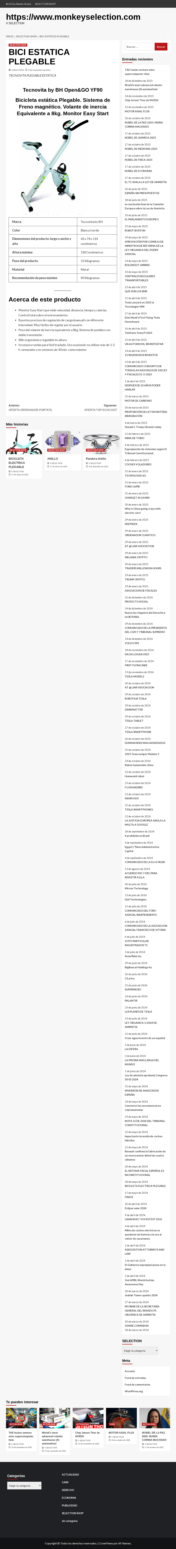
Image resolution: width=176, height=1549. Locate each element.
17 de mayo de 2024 (19, 475)
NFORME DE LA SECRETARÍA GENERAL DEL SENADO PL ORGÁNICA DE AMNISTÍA (142, 1310)
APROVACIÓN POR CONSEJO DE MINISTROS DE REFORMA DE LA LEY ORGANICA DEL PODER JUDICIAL (144, 248)
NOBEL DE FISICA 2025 (138, 159)
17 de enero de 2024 (58, 467)
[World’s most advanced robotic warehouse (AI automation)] (54, 1418)
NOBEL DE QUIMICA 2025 (140, 137)
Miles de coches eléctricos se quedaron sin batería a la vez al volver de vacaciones (143, 1234)
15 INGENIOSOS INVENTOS (141, 354)
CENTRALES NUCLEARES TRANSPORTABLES (140, 278)
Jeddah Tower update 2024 (141, 1295)
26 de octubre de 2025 (120, 1440)
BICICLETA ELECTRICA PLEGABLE (17, 463)
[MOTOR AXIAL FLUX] (121, 1418)
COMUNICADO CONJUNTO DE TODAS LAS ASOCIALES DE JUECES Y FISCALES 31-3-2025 (146, 370)
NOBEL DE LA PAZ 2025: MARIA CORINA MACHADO (144, 124)
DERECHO (68, 1489)
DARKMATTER (134, 709)
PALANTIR (131, 1000)
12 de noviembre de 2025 (88, 1444)
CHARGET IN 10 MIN (137, 497)
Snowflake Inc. (133, 956)
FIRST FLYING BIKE (136, 665)
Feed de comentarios (137, 1384)
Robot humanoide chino (139, 765)
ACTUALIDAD (16, 1424)
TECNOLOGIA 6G (135, 475)
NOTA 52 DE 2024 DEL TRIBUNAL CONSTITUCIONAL (145, 1123)
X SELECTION (18, 70)
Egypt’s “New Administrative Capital (142, 849)
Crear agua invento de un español (145, 1038)
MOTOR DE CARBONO (138, 400)
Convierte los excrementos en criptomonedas (143, 1107)
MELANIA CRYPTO (136, 557)
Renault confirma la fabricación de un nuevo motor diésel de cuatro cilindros (145, 1155)
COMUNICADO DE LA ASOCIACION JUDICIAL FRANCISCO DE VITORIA (146, 927)
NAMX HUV (132, 798)
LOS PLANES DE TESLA (138, 1011)
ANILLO (52, 458)
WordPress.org (134, 1391)
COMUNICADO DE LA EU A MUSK (145, 862)
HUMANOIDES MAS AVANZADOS (145, 742)
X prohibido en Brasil (137, 835)
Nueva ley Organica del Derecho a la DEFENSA (145, 614)
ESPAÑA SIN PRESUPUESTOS (142, 193)
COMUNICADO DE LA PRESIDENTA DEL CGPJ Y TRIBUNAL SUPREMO (146, 629)
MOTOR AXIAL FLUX (137, 111)
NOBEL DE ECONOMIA (138, 170)
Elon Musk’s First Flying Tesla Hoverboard (142, 319)
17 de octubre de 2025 (154, 1447)
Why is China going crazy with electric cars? (143, 510)
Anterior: (30, 407)
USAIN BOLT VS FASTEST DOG (143, 1219)
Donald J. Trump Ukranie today (143, 426)
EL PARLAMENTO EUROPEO (142, 219)
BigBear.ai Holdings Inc (138, 967)
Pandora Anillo (96, 458)
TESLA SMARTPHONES (139, 809)
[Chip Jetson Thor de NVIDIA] (88, 1418)
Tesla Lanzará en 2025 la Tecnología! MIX (139, 304)
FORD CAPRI (132, 486)
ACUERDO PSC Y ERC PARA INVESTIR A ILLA (141, 875)
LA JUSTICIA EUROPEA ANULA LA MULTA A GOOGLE (145, 822)
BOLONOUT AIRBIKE (137, 264)
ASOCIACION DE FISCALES (141, 590)
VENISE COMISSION (136, 1325)
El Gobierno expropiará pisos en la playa (145, 1266)
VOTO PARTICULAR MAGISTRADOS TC (137, 943)
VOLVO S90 (132, 643)
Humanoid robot (134, 776)
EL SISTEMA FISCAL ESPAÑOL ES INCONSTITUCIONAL (144, 1172)
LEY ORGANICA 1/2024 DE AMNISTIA (141, 1024)
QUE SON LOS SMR (136, 291)
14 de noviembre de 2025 (55, 1451)
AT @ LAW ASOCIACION (139, 687)
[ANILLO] (63, 442)
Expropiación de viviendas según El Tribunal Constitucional (146, 451)
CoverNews (106, 1543)
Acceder (130, 1371)
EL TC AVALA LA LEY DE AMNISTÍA (146, 182)
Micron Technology (136, 888)
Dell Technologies (135, 899)
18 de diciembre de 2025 (21, 1447)
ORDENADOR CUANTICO (140, 535)
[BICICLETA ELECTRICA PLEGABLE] (24, 442)
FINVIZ (129, 1197)
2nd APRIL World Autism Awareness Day (139, 1282)
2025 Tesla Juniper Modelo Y (142, 754)
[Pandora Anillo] (101, 442)
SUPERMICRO (133, 989)
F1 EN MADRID (134, 787)
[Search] (168, 35)
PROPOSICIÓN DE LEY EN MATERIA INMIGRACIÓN (146, 413)
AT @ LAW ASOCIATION (139, 546)
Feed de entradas (135, 1377)
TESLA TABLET (134, 720)
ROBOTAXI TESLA (136, 698)
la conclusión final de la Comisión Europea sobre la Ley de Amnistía (144, 206)
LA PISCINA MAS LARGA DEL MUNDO (142, 1062)
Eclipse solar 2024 (135, 1208)
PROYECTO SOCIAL (136, 601)
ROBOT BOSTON (135, 230)
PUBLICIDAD (69, 1505)
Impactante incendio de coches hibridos (143, 1138)
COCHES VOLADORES (138, 464)
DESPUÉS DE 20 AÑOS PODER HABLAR (142, 387)
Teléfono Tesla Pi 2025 (138, 332)
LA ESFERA (131, 1049)
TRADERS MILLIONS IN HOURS (143, 568)
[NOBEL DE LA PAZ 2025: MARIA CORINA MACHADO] (154, 1418)
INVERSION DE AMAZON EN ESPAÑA (142, 1092)
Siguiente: (100, 407)
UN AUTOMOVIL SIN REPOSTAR (144, 343)
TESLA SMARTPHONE (138, 731)
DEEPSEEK (131, 523)
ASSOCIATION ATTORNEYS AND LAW (144, 1251)
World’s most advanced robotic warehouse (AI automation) (143, 87)
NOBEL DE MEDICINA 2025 (141, 148)
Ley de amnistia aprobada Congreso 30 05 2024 (146, 1077)
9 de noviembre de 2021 (39, 70)
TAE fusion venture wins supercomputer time (140, 71)
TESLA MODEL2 (134, 676)
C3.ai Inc (130, 978)
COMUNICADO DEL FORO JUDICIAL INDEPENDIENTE (141, 912)
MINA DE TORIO (134, 438)
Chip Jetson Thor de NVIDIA (141, 100)
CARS (112, 1424)
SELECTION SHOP (45, 3)
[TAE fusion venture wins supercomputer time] (21, 1418)
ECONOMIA (69, 1497)
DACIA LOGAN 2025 (137, 654)
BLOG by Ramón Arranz (18, 3)
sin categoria (70, 1520)
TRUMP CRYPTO (135, 579)
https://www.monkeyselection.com (73, 16)
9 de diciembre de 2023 (98, 467)
